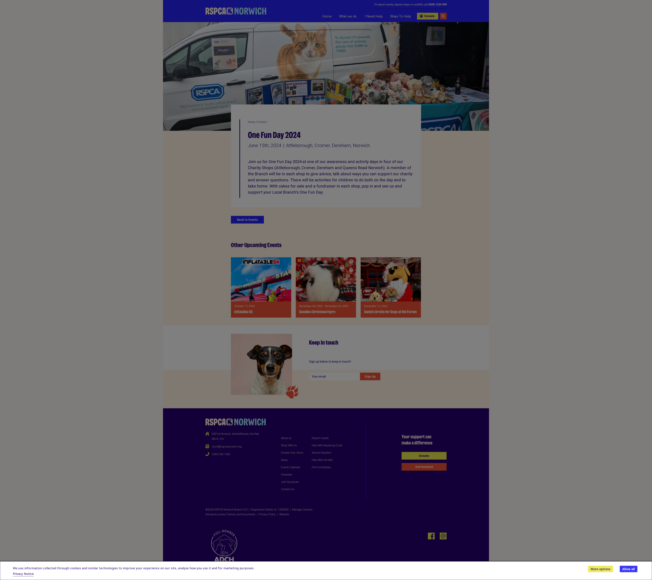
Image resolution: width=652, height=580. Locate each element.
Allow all (628, 569)
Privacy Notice (23, 574)
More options (600, 569)
